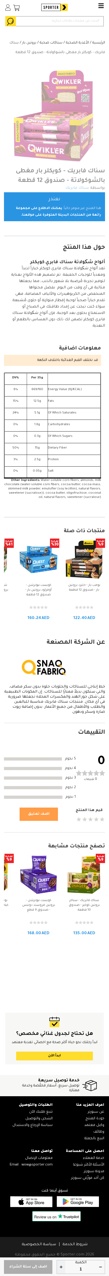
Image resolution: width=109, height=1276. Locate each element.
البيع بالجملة (94, 1139)
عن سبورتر (96, 1112)
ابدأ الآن (54, 1056)
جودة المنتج (94, 1119)
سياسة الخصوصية (39, 1245)
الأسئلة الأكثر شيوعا (88, 1165)
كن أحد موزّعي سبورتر (87, 1178)
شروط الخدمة (75, 1245)
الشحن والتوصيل (39, 1119)
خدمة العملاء (93, 1158)
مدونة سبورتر (94, 1171)
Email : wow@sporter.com (31, 1165)
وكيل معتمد (94, 1125)
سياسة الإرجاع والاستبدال (32, 1125)
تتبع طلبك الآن (41, 1112)
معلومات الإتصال (39, 1158)
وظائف (98, 1132)
